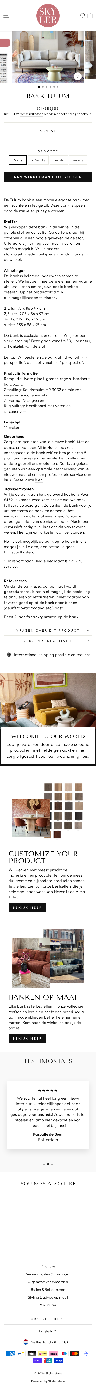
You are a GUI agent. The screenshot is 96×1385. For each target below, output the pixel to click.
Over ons (48, 1266)
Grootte (48, 151)
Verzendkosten (31, 114)
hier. (39, 479)
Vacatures (48, 1305)
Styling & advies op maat (48, 1297)
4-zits (78, 160)
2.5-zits (38, 160)
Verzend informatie (48, 640)
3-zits (59, 160)
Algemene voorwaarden (48, 1282)
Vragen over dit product (47, 630)
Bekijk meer (27, 907)
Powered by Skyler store (48, 1381)
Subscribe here (46, 1319)
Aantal (48, 131)
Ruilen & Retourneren (48, 1289)
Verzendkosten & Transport (48, 1274)
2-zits (18, 160)
